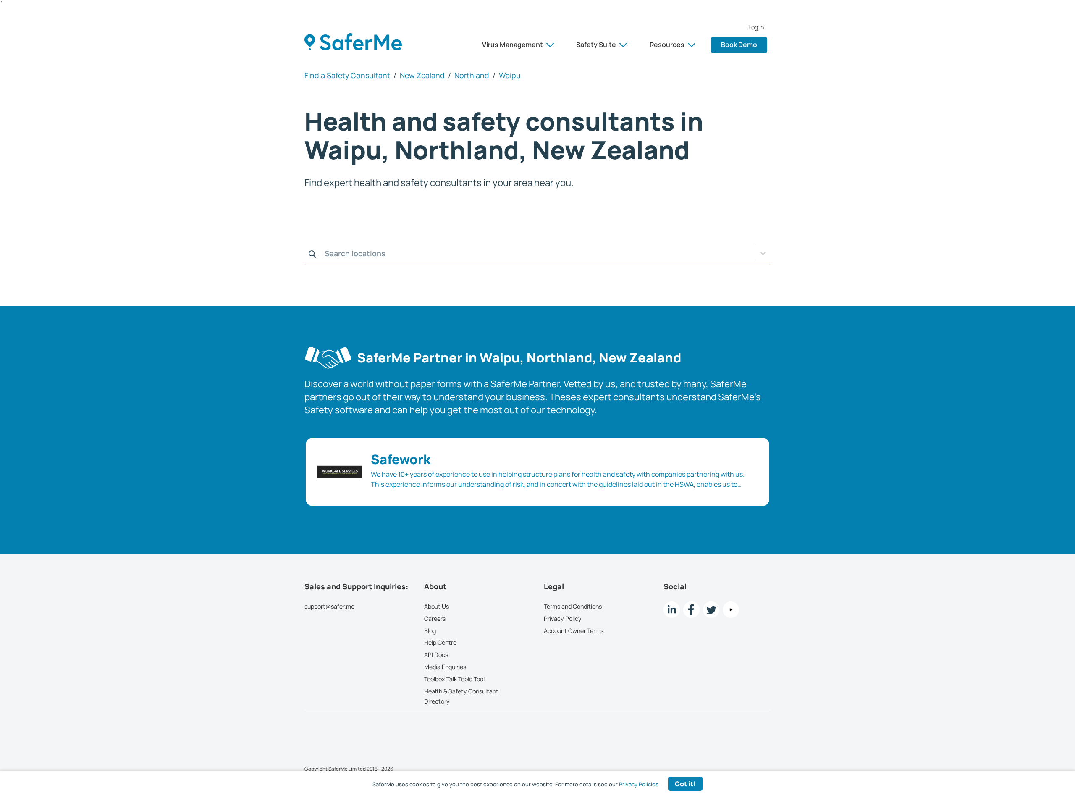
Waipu (510, 75)
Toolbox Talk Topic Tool (454, 679)
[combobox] (306, 253)
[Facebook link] (691, 609)
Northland (471, 75)
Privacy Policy (563, 618)
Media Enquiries (445, 667)
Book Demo (739, 44)
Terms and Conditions (573, 606)
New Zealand (422, 75)
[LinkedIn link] (671, 609)
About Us (436, 606)
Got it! (685, 783)
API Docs (436, 655)
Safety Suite (596, 44)
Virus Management (512, 44)
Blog (430, 631)
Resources (667, 44)
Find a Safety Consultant (347, 75)
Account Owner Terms (573, 631)
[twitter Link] (711, 609)
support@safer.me (329, 606)
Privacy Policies (638, 784)
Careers (435, 618)
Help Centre (440, 642)
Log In (756, 27)
